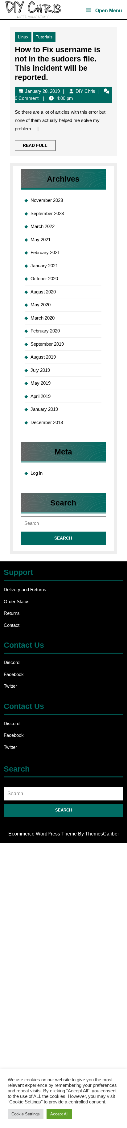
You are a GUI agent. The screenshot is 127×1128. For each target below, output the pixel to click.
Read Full (39, 147)
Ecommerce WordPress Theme (42, 833)
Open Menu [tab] (108, 11)
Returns (12, 613)
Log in (37, 473)
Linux (23, 36)
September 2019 (47, 344)
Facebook (14, 674)
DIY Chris (85, 91)
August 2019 (43, 357)
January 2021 (44, 265)
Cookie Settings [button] (25, 1114)
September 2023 (47, 213)
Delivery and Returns (25, 589)
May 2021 (41, 239)
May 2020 (41, 304)
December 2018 (47, 422)
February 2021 (45, 252)
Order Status (17, 601)
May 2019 (41, 383)
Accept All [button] (59, 1114)
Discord (11, 662)
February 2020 (45, 330)
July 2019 (40, 370)
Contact (11, 625)
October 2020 (44, 278)
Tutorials (44, 36)
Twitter (10, 686)
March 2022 (43, 226)
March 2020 (43, 317)
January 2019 (44, 409)
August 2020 (43, 291)
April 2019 (41, 396)
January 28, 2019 (42, 91)
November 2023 (47, 200)
